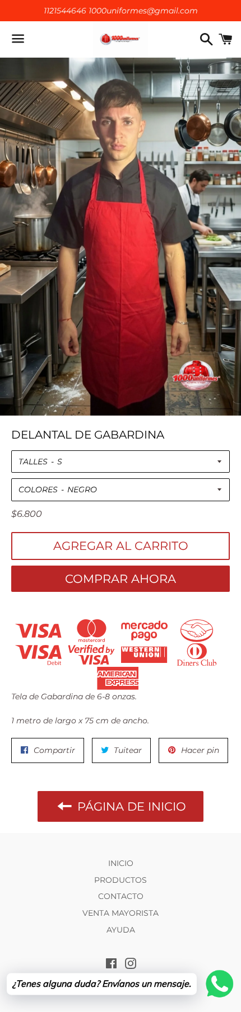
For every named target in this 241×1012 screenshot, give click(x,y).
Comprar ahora (120, 579)
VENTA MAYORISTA (120, 913)
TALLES (33, 461)
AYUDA (120, 930)
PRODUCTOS (120, 880)
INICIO (120, 863)
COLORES (38, 489)
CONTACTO (120, 896)
